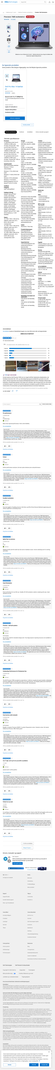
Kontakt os (30, 899)
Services (5, 924)
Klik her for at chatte (41, 1022)
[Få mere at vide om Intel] (42, 868)
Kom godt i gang (17, 863)
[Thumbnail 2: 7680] (9, 31)
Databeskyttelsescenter (33, 952)
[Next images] (8, 42)
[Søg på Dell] (45, 2)
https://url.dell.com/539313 (27, 825)
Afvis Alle (34, 1064)
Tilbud (4, 927)
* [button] (30, 242)
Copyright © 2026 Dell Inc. (9, 970)
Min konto (30, 878)
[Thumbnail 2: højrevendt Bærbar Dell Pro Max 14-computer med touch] (6, 79)
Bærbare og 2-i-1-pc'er (11, 12)
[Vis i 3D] (9, 46)
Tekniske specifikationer (11, 132)
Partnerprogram (6, 952)
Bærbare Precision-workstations (25, 12)
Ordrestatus (30, 881)
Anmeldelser (30, 132)
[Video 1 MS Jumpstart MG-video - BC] (9, 40)
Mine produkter (31, 887)
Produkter (5, 918)
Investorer (30, 924)
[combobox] (33, 2)
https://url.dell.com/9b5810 (31, 478)
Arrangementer (31, 949)
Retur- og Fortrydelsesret (8, 902)
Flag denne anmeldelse (8, 449)
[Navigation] (2, 2)
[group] (34, 36)
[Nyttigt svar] (13, 391)
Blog (29, 946)
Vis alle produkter (26, 124)
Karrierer (29, 918)
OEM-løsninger (6, 949)
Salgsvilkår (22, 970)
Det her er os (30, 915)
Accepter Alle (44, 1064)
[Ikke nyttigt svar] (17, 391)
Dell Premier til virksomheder (22, 965)
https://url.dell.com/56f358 (12, 437)
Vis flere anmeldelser (28, 843)
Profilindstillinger (31, 884)
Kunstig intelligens (7, 915)
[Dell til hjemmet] (3, 12)
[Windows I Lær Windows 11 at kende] (16, 868)
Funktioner (21, 132)
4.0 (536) (13, 19)
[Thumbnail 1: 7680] (9, 27)
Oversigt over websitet (8, 877)
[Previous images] (8, 23)
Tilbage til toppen (27, 847)
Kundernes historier (32, 937)
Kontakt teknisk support (8, 899)
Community (30, 896)
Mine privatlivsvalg (8, 973)
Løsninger (5, 921)
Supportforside (6, 896)
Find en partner (6, 946)
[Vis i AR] (9, 51)
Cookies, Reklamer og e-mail (26, 973)
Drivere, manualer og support (42, 132)
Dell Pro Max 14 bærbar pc (14, 88)
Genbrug (29, 930)
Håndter (9, 1064)
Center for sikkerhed (32, 955)
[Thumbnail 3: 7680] (9, 36)
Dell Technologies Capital (33, 921)
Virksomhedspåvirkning (33, 934)
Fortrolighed (32, 970)
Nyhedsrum (30, 927)
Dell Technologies (7, 965)
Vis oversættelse (7, 426)
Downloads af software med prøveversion (37, 958)
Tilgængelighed (26, 977)
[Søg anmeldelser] (40, 404)
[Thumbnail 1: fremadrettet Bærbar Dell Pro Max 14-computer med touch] (6, 75)
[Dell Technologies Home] (11, 2)
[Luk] (49, 1051)
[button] (49, 2)
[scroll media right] (51, 366)
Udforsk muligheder (15, 118)
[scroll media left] (4, 366)
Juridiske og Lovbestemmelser (10, 977)
